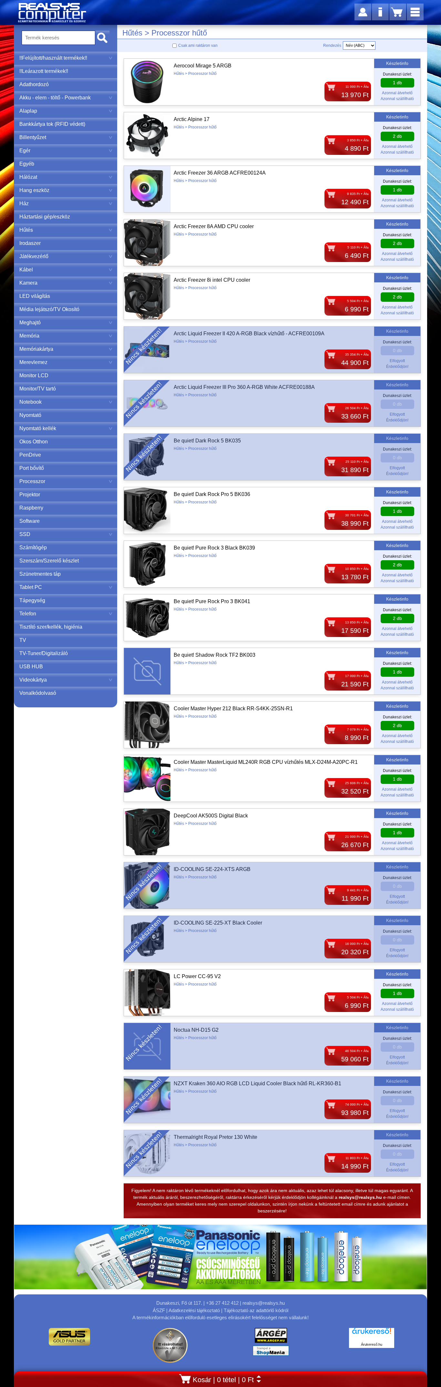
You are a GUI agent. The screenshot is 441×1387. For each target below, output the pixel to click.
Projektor (29, 494)
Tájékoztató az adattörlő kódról (256, 1310)
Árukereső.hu (371, 1344)
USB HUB (31, 666)
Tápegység (32, 600)
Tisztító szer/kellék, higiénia (50, 627)
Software (29, 521)
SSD (24, 534)
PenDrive (30, 455)
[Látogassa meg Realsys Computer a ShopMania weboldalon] (271, 1352)
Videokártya (33, 680)
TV (22, 640)
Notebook (30, 402)
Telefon (27, 613)
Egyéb (26, 164)
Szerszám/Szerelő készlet (49, 560)
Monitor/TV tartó (37, 388)
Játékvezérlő (33, 256)
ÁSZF (159, 1310)
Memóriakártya (36, 349)
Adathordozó (34, 84)
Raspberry (31, 508)
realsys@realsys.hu (263, 1303)
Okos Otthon (33, 441)
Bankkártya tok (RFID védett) (52, 124)
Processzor (32, 481)
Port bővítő (31, 468)
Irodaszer (30, 243)
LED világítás (34, 296)
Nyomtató (30, 415)
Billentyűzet (32, 137)
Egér (24, 150)
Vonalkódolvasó (37, 693)
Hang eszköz (34, 190)
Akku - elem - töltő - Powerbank (55, 97)
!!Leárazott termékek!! (43, 71)
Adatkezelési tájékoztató (194, 1310)
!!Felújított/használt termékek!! (53, 58)
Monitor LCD (33, 375)
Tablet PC (30, 587)
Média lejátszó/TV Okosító (49, 309)
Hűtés (26, 230)
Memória (29, 336)
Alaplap (28, 111)
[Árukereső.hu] (371, 1334)
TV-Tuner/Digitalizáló (43, 653)
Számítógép (33, 547)
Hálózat (28, 177)
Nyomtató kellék (37, 428)
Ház (24, 203)
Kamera (28, 283)
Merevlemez (33, 362)
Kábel (26, 269)
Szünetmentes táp (40, 574)
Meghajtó (30, 322)
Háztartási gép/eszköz (44, 216)
